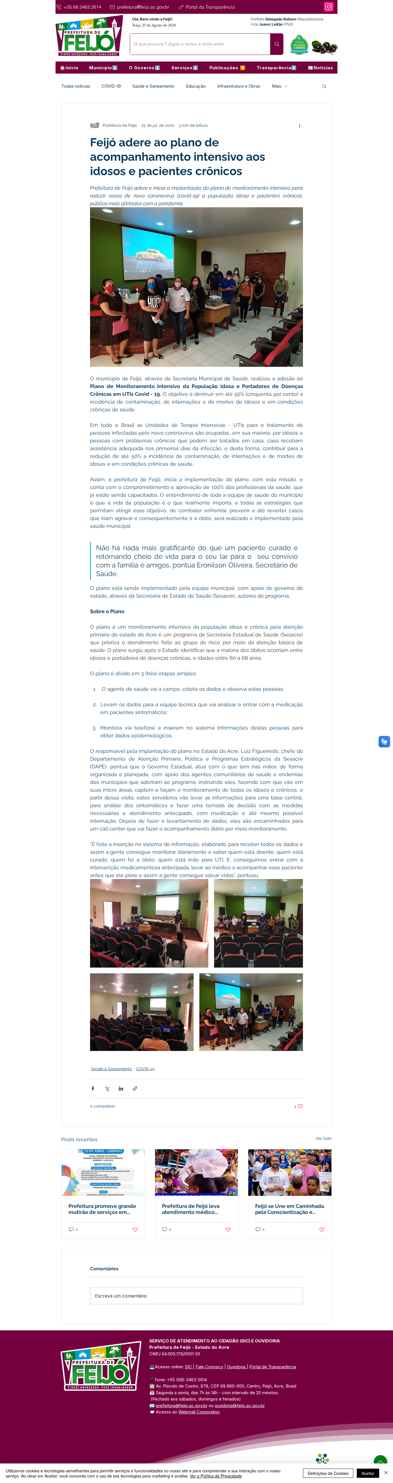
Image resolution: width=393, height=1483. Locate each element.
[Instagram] (329, 7)
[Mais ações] (299, 125)
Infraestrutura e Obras (238, 86)
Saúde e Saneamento (153, 86)
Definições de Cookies (328, 1473)
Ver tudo (324, 1138)
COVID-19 (111, 86)
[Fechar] (386, 1473)
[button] (103, 68)
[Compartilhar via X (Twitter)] (107, 1088)
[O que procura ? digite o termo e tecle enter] (276, 44)
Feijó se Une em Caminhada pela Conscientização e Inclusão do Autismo (289, 1209)
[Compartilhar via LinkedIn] (121, 1088)
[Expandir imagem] (149, 923)
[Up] (380, 1462)
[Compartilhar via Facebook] (93, 1088)
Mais (276, 86)
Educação (196, 86)
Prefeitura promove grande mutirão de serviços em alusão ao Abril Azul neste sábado (102, 1209)
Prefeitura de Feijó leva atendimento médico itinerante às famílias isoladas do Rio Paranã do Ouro (194, 1209)
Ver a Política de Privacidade (216, 1476)
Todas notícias (75, 86)
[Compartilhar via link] (135, 1088)
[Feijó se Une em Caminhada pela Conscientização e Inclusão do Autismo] (289, 1172)
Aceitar (368, 1473)
